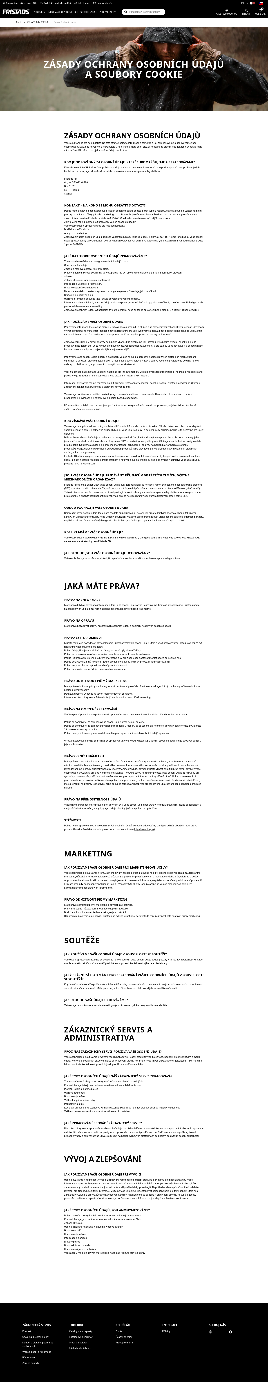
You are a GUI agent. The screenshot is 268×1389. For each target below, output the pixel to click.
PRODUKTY (39, 11)
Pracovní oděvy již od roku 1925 (21, 3)
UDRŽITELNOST (88, 11)
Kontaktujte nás (104, 3)
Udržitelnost (84, 3)
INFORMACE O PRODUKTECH (63, 11)
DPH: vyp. (245, 3)
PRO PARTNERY (107, 11)
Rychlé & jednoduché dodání (57, 3)
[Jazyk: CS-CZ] (262, 3)
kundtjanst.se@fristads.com (139, 916)
